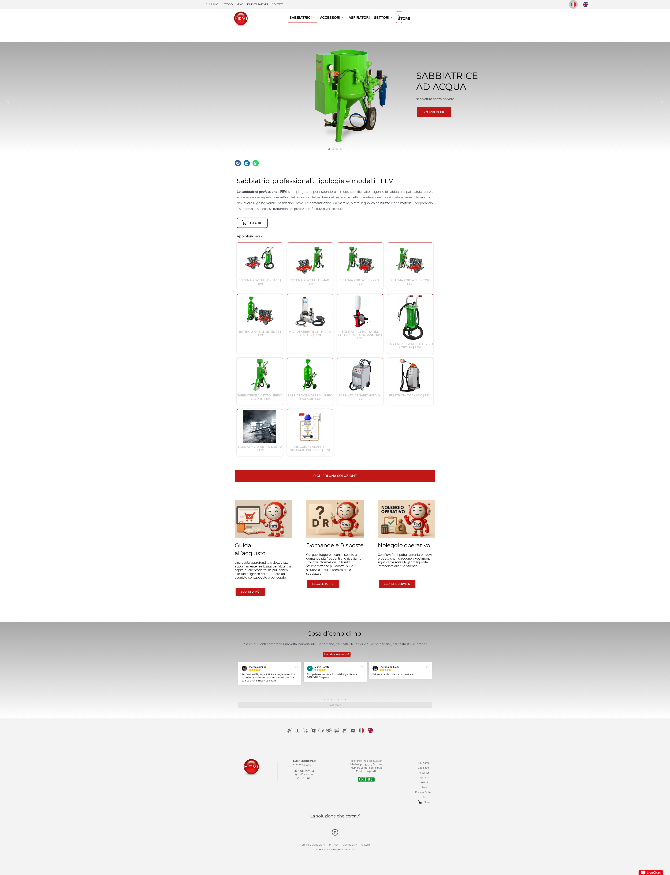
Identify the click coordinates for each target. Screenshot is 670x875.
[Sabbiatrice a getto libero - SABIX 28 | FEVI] (309, 375)
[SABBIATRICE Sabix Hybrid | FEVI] (360, 375)
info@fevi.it (370, 771)
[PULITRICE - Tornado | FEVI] (410, 375)
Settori (424, 782)
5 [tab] (336, 700)
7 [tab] (343, 700)
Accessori (424, 772)
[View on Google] (296, 667)
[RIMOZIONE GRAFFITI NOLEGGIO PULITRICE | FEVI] (310, 426)
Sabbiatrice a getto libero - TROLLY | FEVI (410, 345)
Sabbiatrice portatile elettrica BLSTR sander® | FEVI (360, 335)
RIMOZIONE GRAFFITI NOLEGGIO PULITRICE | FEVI (310, 448)
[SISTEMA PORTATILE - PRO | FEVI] (360, 260)
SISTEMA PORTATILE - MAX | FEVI (309, 282)
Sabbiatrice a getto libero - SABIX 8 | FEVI (259, 397)
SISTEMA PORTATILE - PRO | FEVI (360, 282)
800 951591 (375, 767)
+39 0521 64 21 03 (372, 760)
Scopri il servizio (397, 584)
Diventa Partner (424, 792)
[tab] (329, 149)
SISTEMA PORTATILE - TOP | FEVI (410, 282)
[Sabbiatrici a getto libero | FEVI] (259, 426)
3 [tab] (329, 700)
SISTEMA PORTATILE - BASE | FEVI (260, 282)
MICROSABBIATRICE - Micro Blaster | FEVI (310, 333)
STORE (256, 222)
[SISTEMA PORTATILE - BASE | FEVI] (259, 260)
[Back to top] (335, 834)
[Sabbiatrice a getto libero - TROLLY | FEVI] (410, 317)
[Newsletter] (336, 730)
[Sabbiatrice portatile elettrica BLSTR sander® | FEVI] (360, 311)
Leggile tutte (323, 584)
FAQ (424, 797)
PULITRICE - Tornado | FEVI (410, 395)
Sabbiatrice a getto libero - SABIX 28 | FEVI (310, 397)
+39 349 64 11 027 (373, 764)
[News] (344, 730)
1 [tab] (322, 700)
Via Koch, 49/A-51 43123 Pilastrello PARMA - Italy (303, 774)
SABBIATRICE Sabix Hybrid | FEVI (360, 397)
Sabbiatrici (424, 767)
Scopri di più (250, 591)
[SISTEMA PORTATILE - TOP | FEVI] (410, 260)
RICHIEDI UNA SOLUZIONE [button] (335, 476)
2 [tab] (325, 700)
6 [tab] (339, 700)
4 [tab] (332, 700)
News (424, 787)
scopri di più (370, 112)
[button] (8, 101)
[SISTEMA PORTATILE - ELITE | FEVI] (259, 311)
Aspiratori (424, 777)
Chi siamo (424, 763)
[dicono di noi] (352, 730)
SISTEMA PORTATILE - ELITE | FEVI (259, 333)
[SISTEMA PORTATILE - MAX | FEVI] (310, 260)
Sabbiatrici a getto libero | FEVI (260, 448)
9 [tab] (350, 700)
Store (427, 802)
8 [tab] (346, 700)
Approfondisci (248, 236)
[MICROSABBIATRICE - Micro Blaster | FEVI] (309, 311)
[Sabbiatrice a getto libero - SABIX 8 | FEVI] (259, 375)
